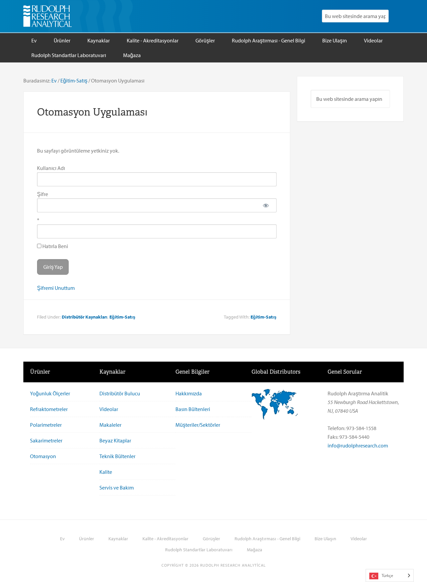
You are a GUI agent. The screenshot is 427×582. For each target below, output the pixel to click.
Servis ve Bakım (116, 487)
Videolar (108, 409)
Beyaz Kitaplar (115, 440)
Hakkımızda (188, 393)
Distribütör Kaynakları (84, 317)
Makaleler (110, 424)
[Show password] (266, 205)
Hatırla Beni (54, 246)
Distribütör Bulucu (119, 393)
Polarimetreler (46, 424)
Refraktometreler (49, 409)
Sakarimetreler (46, 440)
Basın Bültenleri (192, 409)
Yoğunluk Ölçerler (50, 393)
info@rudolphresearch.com (358, 445)
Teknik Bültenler (117, 456)
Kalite (105, 471)
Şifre (42, 194)
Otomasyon (43, 456)
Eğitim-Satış (122, 317)
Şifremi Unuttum (56, 287)
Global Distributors (276, 371)
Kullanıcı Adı (51, 168)
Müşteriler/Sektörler (197, 424)
